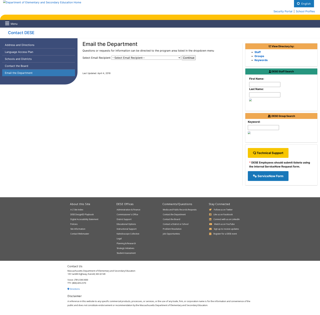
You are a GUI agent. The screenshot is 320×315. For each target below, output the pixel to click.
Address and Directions (19, 45)
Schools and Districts (18, 59)
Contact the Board (16, 66)
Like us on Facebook (223, 214)
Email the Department (18, 73)
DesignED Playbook (82, 214)
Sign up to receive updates (226, 229)
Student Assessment (126, 253)
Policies (74, 224)
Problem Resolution (172, 229)
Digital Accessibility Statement (84, 219)
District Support (124, 219)
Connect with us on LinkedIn (227, 219)
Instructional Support (126, 229)
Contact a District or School (175, 224)
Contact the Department (174, 214)
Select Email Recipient (96, 57)
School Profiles (305, 11)
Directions (74, 288)
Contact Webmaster (79, 233)
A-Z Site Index (76, 209)
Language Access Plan (19, 52)
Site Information (77, 229)
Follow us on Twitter (223, 209)
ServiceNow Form (270, 176)
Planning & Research (126, 243)
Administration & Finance (128, 209)
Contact (21, 32)
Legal (119, 238)
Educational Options (126, 224)
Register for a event (225, 233)
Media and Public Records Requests (179, 209)
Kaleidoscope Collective (128, 233)
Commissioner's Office (127, 214)
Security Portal (283, 11)
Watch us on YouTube (224, 224)
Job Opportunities (171, 233)
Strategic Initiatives (125, 248)
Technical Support (269, 153)
